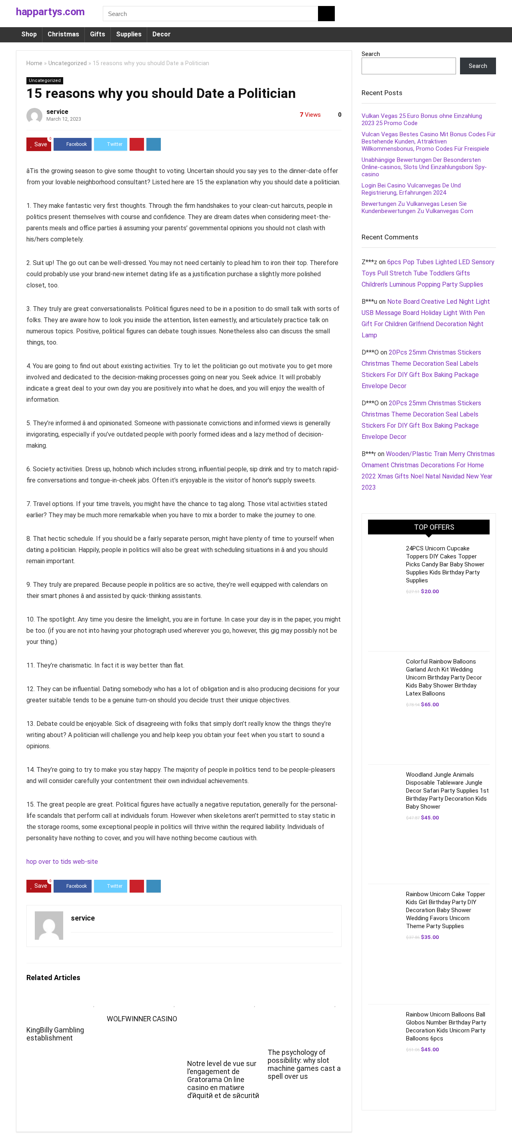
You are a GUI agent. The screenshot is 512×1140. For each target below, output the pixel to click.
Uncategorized (67, 63)
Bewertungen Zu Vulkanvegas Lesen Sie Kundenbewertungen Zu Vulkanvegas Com (417, 207)
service (57, 112)
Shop (29, 34)
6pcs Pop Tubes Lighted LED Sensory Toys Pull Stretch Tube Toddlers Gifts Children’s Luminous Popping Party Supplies (428, 273)
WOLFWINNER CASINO (142, 1019)
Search (371, 54)
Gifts (97, 34)
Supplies (129, 34)
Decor (161, 34)
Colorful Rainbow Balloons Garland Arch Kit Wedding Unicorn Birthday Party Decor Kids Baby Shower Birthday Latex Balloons (444, 677)
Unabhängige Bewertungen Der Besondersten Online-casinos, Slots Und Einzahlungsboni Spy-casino (424, 167)
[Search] (326, 13)
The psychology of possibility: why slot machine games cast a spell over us (304, 1064)
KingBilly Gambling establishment (55, 1034)
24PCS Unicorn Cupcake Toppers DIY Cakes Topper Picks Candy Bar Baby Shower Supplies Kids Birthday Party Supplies (445, 564)
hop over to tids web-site (62, 861)
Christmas (63, 34)
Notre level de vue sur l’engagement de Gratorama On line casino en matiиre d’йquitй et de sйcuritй (223, 1080)
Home (34, 63)
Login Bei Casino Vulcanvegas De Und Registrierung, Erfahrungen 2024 (411, 189)
